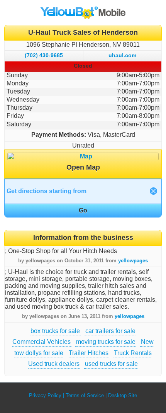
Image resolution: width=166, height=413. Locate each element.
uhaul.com (122, 55)
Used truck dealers (54, 363)
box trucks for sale (55, 331)
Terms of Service (85, 395)
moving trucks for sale (106, 341)
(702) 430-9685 (44, 55)
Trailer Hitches (88, 353)
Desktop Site (122, 395)
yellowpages (133, 260)
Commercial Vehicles (41, 341)
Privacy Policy (45, 395)
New (147, 341)
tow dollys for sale (38, 353)
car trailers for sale (110, 331)
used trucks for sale (111, 363)
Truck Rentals (133, 353)
